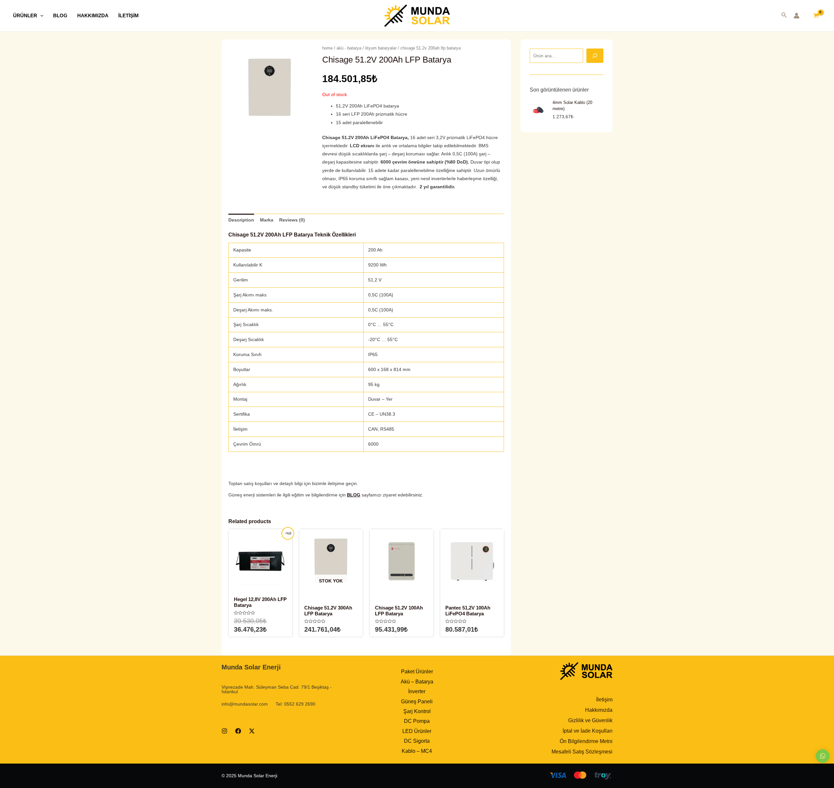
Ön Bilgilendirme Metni (586, 741)
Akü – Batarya (417, 681)
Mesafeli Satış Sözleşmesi (582, 751)
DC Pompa (417, 721)
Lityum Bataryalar (380, 48)
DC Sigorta (417, 741)
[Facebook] (238, 731)
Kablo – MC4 (417, 751)
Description (241, 219)
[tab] (241, 220)
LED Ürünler (416, 731)
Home (327, 48)
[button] (822, 756)
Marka (266, 219)
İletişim (604, 699)
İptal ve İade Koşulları (587, 731)
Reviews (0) (292, 219)
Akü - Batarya (349, 48)
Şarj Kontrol (417, 711)
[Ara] (594, 56)
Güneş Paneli (417, 701)
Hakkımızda (598, 710)
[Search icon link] (784, 16)
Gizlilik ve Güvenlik (590, 720)
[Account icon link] (796, 16)
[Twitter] (252, 731)
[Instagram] (224, 731)
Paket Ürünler (417, 671)
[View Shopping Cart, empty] (816, 15)
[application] (40, 15)
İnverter (416, 691)
